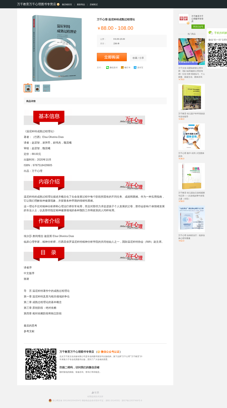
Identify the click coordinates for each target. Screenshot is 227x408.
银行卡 (127, 67)
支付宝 (140, 67)
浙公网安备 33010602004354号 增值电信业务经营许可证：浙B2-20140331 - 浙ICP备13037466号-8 (97, 400)
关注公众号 (198, 26)
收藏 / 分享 (138, 58)
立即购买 (112, 57)
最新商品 (81, 4)
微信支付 (114, 67)
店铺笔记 (94, 4)
